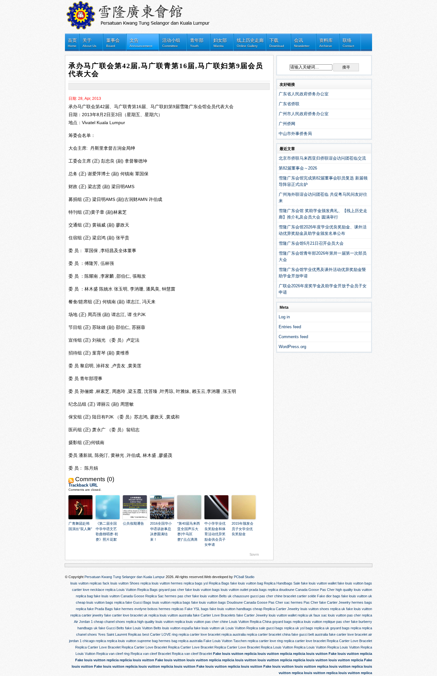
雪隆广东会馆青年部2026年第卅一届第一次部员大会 (323, 256)
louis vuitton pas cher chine (207, 622)
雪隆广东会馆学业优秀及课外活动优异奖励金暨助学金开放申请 (322, 272)
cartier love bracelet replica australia (218, 634)
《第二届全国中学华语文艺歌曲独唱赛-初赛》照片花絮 (107, 531)
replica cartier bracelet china (268, 634)
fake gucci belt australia (309, 634)
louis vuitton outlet (234, 590)
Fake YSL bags (197, 609)
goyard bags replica (287, 622)
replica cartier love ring (265, 641)
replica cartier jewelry (86, 615)
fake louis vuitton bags (355, 583)
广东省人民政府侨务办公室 (304, 93)
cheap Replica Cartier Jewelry (276, 609)
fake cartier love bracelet (348, 634)
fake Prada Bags (100, 609)
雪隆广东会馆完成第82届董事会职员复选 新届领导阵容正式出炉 (323, 181)
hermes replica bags (187, 583)
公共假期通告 (133, 523)
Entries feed (290, 326)
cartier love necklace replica (93, 590)
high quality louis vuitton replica (161, 622)
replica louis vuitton (155, 583)
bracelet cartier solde (299, 596)
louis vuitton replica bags (171, 602)
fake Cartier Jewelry (335, 602)
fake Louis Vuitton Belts (143, 628)
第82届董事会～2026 (298, 168)
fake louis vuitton (107, 596)
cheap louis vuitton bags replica (100, 602)
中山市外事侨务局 (295, 133)
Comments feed (293, 336)
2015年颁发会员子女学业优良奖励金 (242, 528)
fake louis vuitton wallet (319, 583)
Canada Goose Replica (139, 596)
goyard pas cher (171, 590)
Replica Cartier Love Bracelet (349, 641)
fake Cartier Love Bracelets (214, 615)
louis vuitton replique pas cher (327, 622)
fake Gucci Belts (111, 628)
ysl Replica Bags (216, 583)
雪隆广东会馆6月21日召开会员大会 (311, 243)
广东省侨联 (289, 103)
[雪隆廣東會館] (141, 13)
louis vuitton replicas (86, 583)
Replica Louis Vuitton (277, 647)
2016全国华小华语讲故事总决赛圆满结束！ (161, 531)
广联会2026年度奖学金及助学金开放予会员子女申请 (323, 289)
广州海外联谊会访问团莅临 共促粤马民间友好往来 (323, 197)
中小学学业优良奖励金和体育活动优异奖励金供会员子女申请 (215, 533)
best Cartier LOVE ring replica (165, 634)
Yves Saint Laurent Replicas (119, 634)
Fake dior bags (328, 596)
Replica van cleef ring (113, 654)
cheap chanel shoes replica (115, 622)
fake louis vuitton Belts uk (212, 596)
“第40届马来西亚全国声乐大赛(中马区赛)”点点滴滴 (188, 531)
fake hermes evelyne (130, 609)
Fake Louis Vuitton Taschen (225, 641)
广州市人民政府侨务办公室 (304, 113)
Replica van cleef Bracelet (151, 654)
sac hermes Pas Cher (301, 602)
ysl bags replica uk (314, 628)
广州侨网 (287, 123)
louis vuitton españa (177, 628)
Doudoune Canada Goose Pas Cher (255, 602)
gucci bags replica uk (282, 628)
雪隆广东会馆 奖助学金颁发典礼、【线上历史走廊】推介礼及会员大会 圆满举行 (323, 213)
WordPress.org (292, 346)
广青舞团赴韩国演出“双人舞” (80, 526)
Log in (284, 316)
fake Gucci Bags (138, 602)
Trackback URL (83, 485)
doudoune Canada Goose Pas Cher (307, 590)
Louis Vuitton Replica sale (245, 628)
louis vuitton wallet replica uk (291, 615)
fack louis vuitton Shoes (121, 583)
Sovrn (254, 554)
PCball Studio (244, 577)
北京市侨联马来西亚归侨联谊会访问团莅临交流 (322, 158)
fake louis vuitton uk (356, 596)
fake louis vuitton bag (246, 583)
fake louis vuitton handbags (231, 609)
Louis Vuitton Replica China (250, 622)
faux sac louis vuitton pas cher (337, 615)
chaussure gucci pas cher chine (257, 596)
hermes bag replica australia (181, 641)
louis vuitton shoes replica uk (322, 609)
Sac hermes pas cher (174, 596)
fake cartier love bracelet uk (125, 615)
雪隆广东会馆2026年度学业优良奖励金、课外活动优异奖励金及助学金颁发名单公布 (323, 230)
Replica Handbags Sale (282, 583)
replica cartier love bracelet (305, 641)
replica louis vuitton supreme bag (132, 641)
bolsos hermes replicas (165, 609)
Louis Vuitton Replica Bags (137, 590)
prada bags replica (263, 590)
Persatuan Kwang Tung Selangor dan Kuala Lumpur (124, 577)
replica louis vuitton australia (170, 615)
